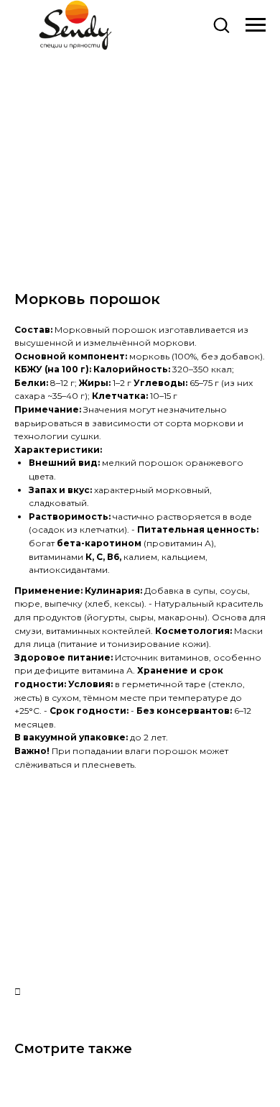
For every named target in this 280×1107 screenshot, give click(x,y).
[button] (221, 24)
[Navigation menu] (256, 25)
